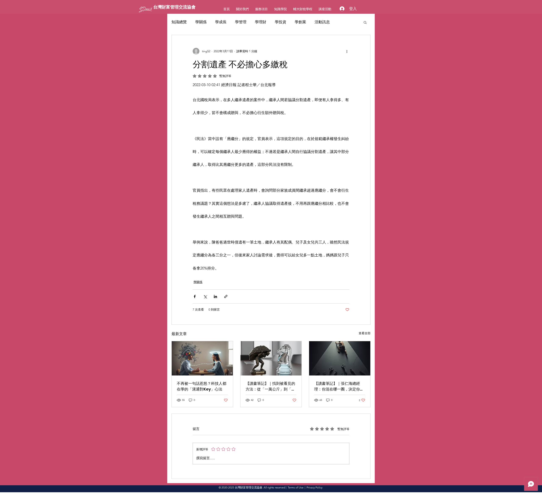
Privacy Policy (314, 487)
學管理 (240, 22)
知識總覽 (179, 22)
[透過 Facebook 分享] (195, 296)
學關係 (201, 22)
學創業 (300, 22)
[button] (365, 22)
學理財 (260, 22)
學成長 (221, 22)
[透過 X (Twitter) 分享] (205, 296)
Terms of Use (295, 487)
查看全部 (365, 333)
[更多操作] (346, 51)
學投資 (280, 22)
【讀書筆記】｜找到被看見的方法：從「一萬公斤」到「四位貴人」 (270, 386)
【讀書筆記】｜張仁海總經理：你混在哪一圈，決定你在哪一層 (339, 386)
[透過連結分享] (226, 296)
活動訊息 (322, 22)
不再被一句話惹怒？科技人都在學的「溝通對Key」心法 (201, 386)
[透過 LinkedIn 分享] (215, 296)
